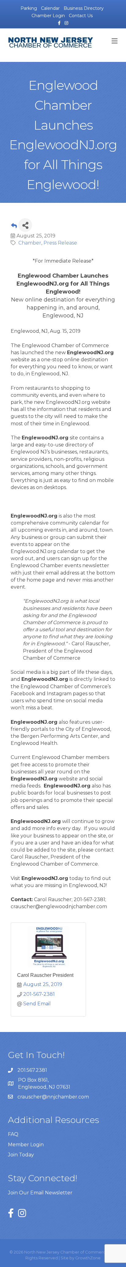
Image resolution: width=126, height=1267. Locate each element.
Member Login (26, 1145)
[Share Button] (25, 225)
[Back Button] (14, 227)
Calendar (50, 8)
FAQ (13, 1134)
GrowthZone (88, 1257)
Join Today (21, 1155)
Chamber (29, 243)
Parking (28, 8)
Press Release (60, 243)
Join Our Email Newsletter (40, 1193)
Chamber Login (48, 15)
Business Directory (84, 8)
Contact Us (81, 15)
